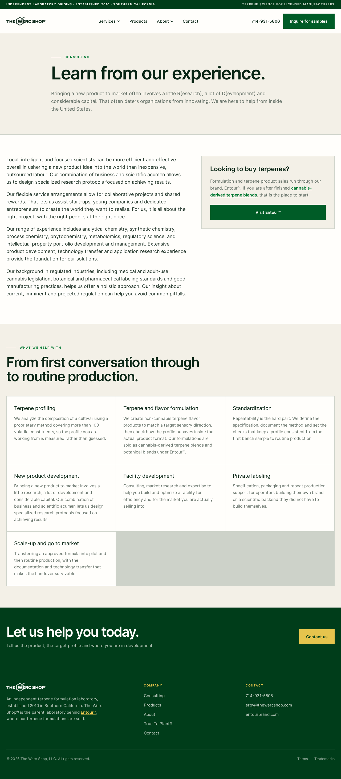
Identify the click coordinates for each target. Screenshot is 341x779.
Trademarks (324, 759)
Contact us (316, 636)
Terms (302, 759)
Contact (190, 21)
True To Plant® (158, 723)
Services (107, 21)
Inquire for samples (308, 21)
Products (138, 21)
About (163, 21)
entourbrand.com (262, 714)
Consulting (154, 695)
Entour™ (88, 712)
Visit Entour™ (268, 212)
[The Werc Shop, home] (26, 21)
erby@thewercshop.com (269, 705)
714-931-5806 (265, 21)
